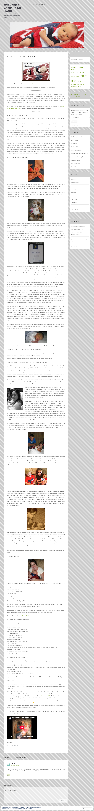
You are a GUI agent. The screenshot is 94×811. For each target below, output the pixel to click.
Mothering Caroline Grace (77, 137)
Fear (72, 229)
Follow (74, 121)
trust (79, 86)
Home (28, 4)
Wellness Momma (75, 143)
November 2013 (75, 209)
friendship (82, 70)
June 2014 (73, 189)
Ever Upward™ (75, 140)
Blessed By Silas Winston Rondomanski (79, 95)
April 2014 (73, 196)
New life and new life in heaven (78, 245)
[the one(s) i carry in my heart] (47, 36)
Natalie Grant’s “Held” (44, 696)
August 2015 (74, 179)
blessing (73, 67)
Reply (8, 775)
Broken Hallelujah (26, 615)
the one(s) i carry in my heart (12, 8)
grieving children (75, 72)
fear (78, 70)
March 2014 (74, 199)
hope (77, 76)
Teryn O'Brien (74, 167)
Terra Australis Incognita (77, 157)
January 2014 (74, 202)
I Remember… (74, 226)
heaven (82, 72)
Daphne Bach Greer (76, 150)
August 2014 (74, 186)
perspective (74, 86)
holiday (73, 76)
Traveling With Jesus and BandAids (79, 153)
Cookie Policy (29, 808)
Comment (63, 800)
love (78, 81)
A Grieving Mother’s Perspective (79, 233)
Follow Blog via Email (79, 106)
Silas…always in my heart (38, 4)
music (78, 84)
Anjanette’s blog (29, 83)
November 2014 (75, 182)
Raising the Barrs (75, 163)
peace (82, 84)
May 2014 (73, 192)
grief (87, 70)
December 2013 (75, 206)
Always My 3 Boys (75, 160)
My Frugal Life (74, 147)
